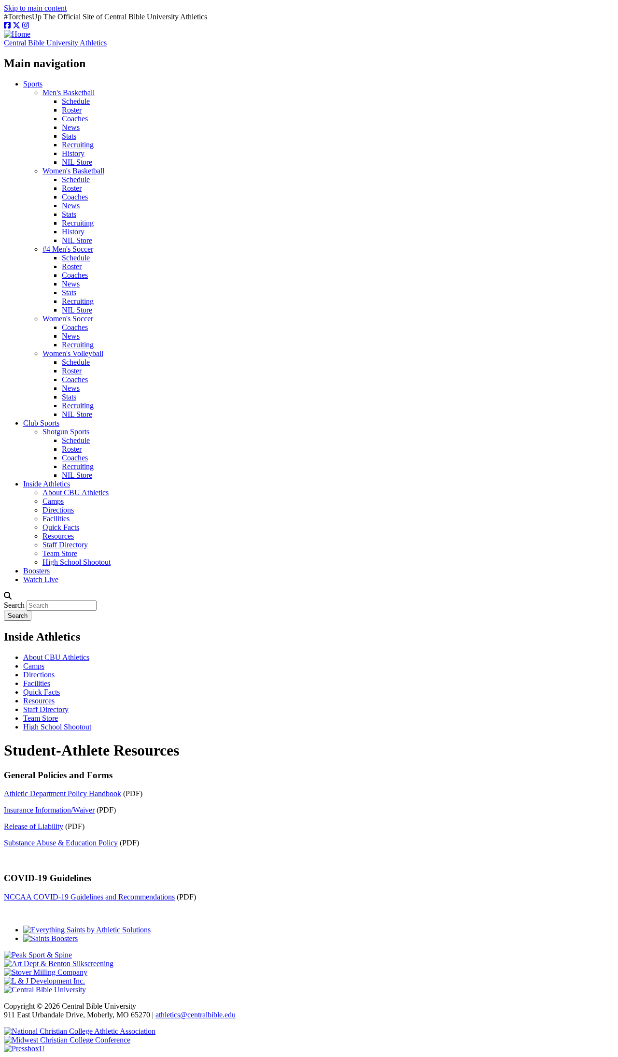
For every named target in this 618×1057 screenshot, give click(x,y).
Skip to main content (35, 8)
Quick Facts (60, 527)
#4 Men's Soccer (67, 249)
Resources (58, 536)
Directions (58, 510)
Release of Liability (33, 826)
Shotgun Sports (65, 432)
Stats (69, 136)
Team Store (59, 553)
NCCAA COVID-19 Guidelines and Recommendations (89, 897)
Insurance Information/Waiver (49, 810)
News (71, 127)
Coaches (75, 118)
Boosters (36, 571)
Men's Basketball (68, 92)
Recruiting (78, 145)
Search (14, 605)
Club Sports (41, 423)
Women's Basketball (73, 171)
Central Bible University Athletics (55, 43)
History (73, 153)
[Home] (17, 34)
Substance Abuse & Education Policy (61, 843)
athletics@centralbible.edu (195, 1015)
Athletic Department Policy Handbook (62, 793)
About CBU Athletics (75, 492)
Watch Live (40, 579)
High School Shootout (76, 562)
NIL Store (77, 162)
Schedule (76, 101)
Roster (72, 110)
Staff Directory (65, 545)
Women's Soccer (67, 318)
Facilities (56, 518)
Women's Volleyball (72, 353)
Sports (32, 84)
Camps (53, 501)
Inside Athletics (46, 484)
